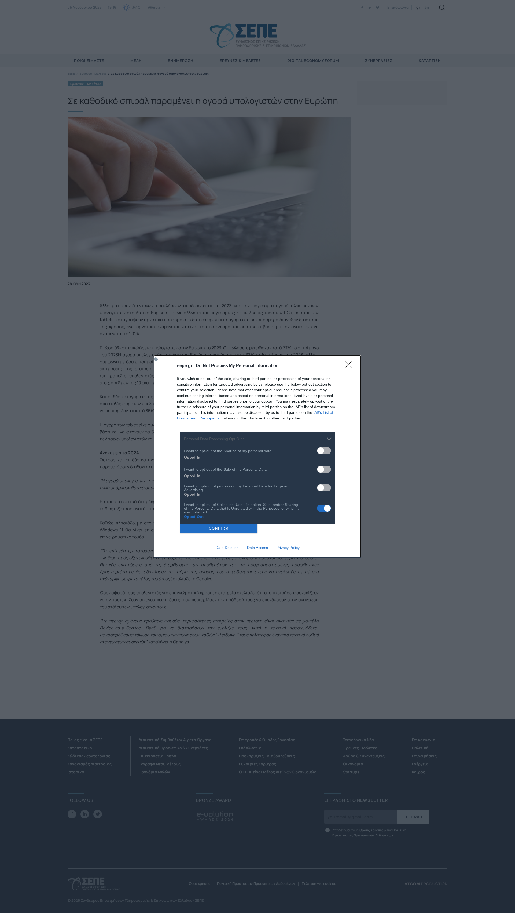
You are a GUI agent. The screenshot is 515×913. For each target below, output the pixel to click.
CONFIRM (219, 528)
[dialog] (257, 457)
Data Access (257, 547)
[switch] (324, 450)
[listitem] (257, 439)
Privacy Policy (288, 547)
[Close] (350, 366)
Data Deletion (227, 547)
